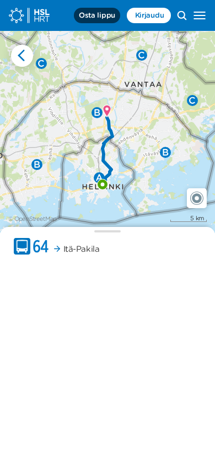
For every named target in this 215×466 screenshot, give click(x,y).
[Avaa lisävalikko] (200, 15)
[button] (197, 198)
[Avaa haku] (182, 15)
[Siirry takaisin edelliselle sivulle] (22, 56)
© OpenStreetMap (32, 219)
